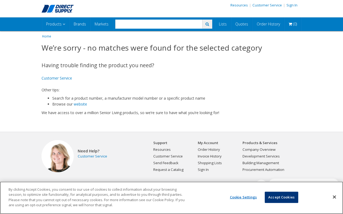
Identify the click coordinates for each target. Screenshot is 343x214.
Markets (102, 24)
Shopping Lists (210, 162)
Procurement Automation (263, 169)
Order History (268, 24)
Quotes (241, 24)
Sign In (291, 5)
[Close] (334, 197)
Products (54, 24)
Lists (223, 24)
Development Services (261, 156)
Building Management (261, 162)
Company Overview (259, 149)
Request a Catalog (168, 169)
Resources (239, 5)
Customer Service (267, 5)
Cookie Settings (243, 197)
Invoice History (210, 156)
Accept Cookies (281, 197)
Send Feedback (165, 162)
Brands (80, 24)
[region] (171, 198)
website (80, 104)
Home (46, 36)
